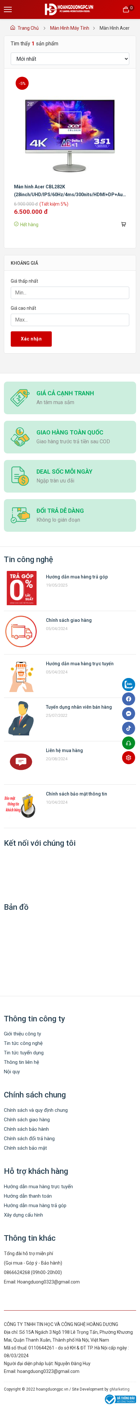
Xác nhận (31, 338)
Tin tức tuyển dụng (24, 1053)
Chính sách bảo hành (26, 1129)
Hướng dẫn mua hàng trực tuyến (80, 663)
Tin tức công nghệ (23, 1043)
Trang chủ (28, 28)
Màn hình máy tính (69, 28)
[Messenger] (130, 713)
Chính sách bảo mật (25, 1148)
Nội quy (12, 1072)
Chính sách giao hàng (69, 620)
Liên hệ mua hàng (64, 750)
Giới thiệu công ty (22, 1034)
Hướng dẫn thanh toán (28, 1196)
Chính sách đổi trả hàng (29, 1139)
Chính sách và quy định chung (36, 1110)
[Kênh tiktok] (130, 728)
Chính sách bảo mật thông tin (76, 793)
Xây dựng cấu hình (23, 1215)
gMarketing (119, 1389)
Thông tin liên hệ (21, 1062)
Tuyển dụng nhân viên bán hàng (79, 707)
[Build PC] (130, 757)
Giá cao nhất (23, 308)
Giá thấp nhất (24, 281)
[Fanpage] (130, 685)
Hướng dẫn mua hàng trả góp (77, 576)
